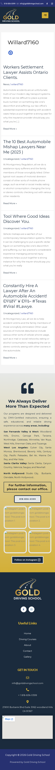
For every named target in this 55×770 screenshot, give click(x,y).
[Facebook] (24, 609)
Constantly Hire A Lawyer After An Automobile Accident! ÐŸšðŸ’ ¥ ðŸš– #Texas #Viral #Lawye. (25, 296)
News (6, 84)
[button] (15, 517)
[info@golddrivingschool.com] (27, 677)
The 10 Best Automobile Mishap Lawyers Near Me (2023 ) (27, 146)
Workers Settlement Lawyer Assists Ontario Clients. (25, 72)
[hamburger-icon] (45, 15)
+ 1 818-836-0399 (27, 695)
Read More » (10, 128)
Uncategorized (11, 159)
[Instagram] (31, 609)
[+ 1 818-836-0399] (27, 689)
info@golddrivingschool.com (27, 683)
